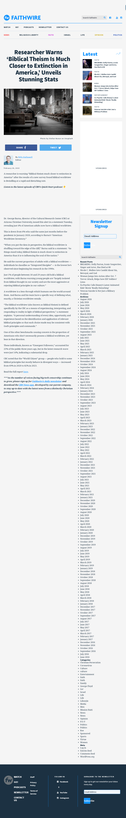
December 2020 (87, 500)
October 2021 (86, 471)
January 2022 (86, 462)
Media (83, 704)
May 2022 (84, 450)
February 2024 (87, 388)
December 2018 (87, 571)
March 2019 (85, 562)
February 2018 (87, 601)
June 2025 (84, 341)
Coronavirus (86, 665)
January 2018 (86, 604)
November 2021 (87, 468)
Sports (83, 736)
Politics (117, 35)
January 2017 (86, 639)
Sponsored (85, 733)
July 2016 (84, 654)
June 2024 (84, 376)
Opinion (99, 35)
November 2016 (87, 645)
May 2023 (84, 414)
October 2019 (86, 542)
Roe (82, 730)
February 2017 (87, 636)
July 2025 (84, 338)
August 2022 (86, 441)
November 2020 (87, 503)
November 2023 (87, 397)
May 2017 (84, 627)
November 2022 (87, 432)
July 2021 (84, 480)
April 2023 (85, 417)
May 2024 (84, 379)
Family (83, 683)
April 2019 (85, 559)
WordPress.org (87, 757)
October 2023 (86, 400)
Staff (32, 777)
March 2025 (85, 349)
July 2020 (84, 515)
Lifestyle (84, 701)
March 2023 (85, 420)
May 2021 (84, 485)
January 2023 (86, 426)
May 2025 (84, 344)
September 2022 (88, 438)
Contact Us (62, 27)
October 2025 (86, 329)
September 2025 (88, 332)
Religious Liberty (28, 35)
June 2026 (84, 305)
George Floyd (86, 686)
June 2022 (84, 447)
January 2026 (86, 320)
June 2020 (84, 518)
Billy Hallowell (25, 157)
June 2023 (84, 412)
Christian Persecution (90, 662)
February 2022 (87, 459)
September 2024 (88, 367)
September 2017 (88, 616)
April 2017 (85, 630)
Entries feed (86, 751)
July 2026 (84, 302)
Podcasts (29, 27)
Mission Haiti (86, 710)
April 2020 (85, 524)
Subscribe (87, 245)
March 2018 (85, 598)
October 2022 (86, 435)
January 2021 (86, 497)
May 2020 (84, 521)
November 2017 (87, 610)
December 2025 (87, 323)
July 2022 (84, 444)
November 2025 (87, 326)
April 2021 (85, 488)
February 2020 (87, 530)
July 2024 (84, 373)
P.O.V (82, 722)
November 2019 (87, 539)
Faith (51, 35)
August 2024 (86, 370)
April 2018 (85, 595)
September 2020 (88, 509)
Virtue (83, 739)
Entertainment (87, 674)
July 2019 (84, 551)
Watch (7, 27)
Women (83, 742)
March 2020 (85, 527)
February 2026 (87, 317)
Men (82, 707)
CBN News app (26, 385)
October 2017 (86, 613)
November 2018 (87, 574)
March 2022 (85, 456)
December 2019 (87, 536)
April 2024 (85, 382)
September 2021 (88, 474)
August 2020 (86, 512)
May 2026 (84, 308)
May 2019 (84, 556)
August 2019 (86, 548)
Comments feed (87, 754)
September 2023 (88, 403)
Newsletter (45, 27)
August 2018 (86, 583)
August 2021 (86, 477)
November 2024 (87, 361)
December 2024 (87, 358)
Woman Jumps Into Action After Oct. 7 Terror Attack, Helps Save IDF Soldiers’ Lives (98, 279)
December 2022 (87, 429)
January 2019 (86, 568)
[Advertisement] (102, 150)
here (26, 371)
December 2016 (87, 642)
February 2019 (87, 565)
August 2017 (86, 619)
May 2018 (84, 592)
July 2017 (84, 621)
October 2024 (86, 364)
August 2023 (86, 406)
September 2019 (88, 545)
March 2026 (85, 314)
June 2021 (84, 483)
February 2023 (87, 423)
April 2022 (85, 453)
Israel (67, 35)
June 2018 (84, 589)
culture (83, 671)
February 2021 (87, 494)
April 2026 (85, 311)
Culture (83, 668)
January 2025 (86, 355)
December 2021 (87, 465)
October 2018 (86, 577)
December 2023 (87, 394)
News (6, 35)
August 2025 (86, 335)
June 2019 (84, 553)
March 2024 (85, 385)
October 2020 (86, 506)
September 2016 (88, 651)
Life (83, 35)
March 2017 (85, 633)
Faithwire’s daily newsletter (47, 381)
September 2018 (88, 580)
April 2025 (85, 346)
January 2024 (86, 391)
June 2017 (84, 624)
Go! (17, 27)
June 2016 (84, 657)
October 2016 (86, 648)
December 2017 (87, 607)
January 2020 (86, 533)
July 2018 (84, 586)
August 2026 (86, 299)
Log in (83, 748)
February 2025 (87, 352)
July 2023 (84, 409)
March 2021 (85, 491)
